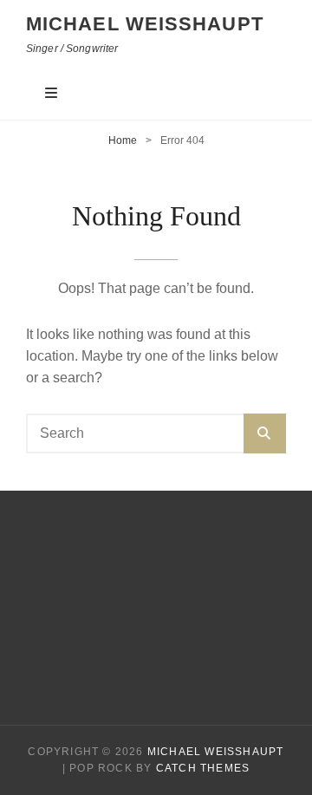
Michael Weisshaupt (144, 24)
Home (122, 140)
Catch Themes (203, 768)
